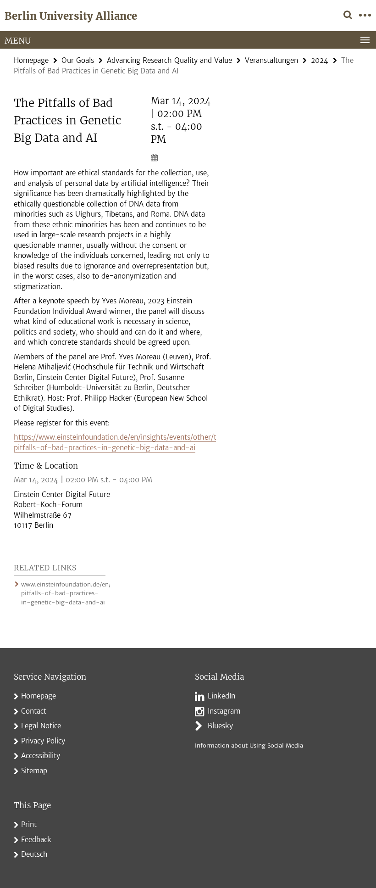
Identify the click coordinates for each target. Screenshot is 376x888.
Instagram (224, 711)
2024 (319, 60)
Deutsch (34, 854)
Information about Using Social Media (249, 745)
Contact (33, 711)
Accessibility (40, 755)
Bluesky (220, 725)
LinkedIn (221, 696)
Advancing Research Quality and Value (169, 60)
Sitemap (34, 770)
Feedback (36, 839)
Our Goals (77, 60)
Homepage (31, 60)
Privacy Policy (43, 741)
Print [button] (29, 824)
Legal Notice (41, 725)
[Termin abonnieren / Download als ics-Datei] (181, 157)
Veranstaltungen (271, 60)
